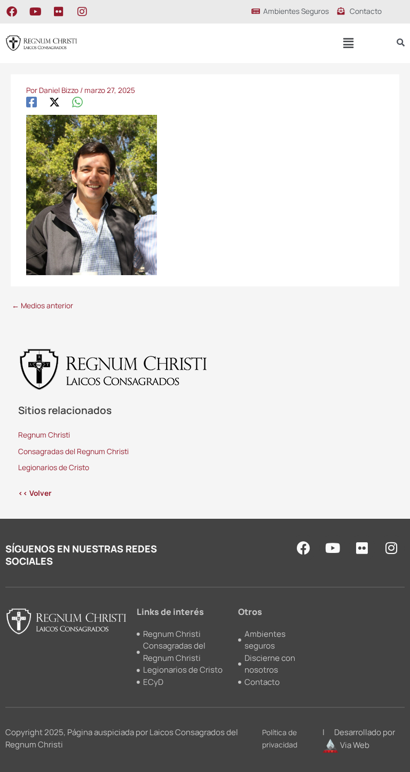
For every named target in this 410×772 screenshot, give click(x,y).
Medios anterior (42, 305)
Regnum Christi (44, 435)
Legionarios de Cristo (53, 467)
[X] (54, 101)
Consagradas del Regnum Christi (73, 451)
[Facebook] (31, 101)
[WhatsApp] (77, 101)
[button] (349, 43)
